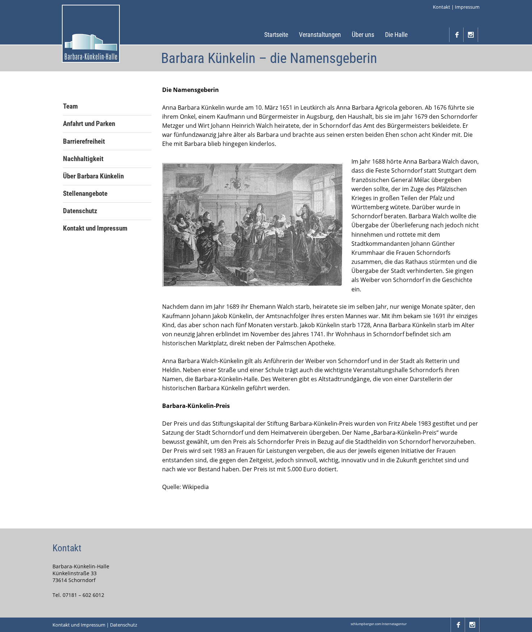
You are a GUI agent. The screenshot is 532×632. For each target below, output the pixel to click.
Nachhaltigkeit (83, 159)
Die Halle (396, 34)
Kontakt (441, 7)
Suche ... (442, 35)
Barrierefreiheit (84, 142)
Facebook (456, 35)
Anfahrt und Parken (89, 124)
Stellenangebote (85, 194)
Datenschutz (80, 211)
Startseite (276, 34)
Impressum (467, 7)
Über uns (363, 34)
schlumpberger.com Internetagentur (379, 624)
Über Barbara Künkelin (93, 176)
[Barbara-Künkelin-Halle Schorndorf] (91, 34)
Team (70, 106)
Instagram (471, 35)
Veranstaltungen (320, 34)
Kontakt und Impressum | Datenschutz (94, 625)
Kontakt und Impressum (95, 228)
